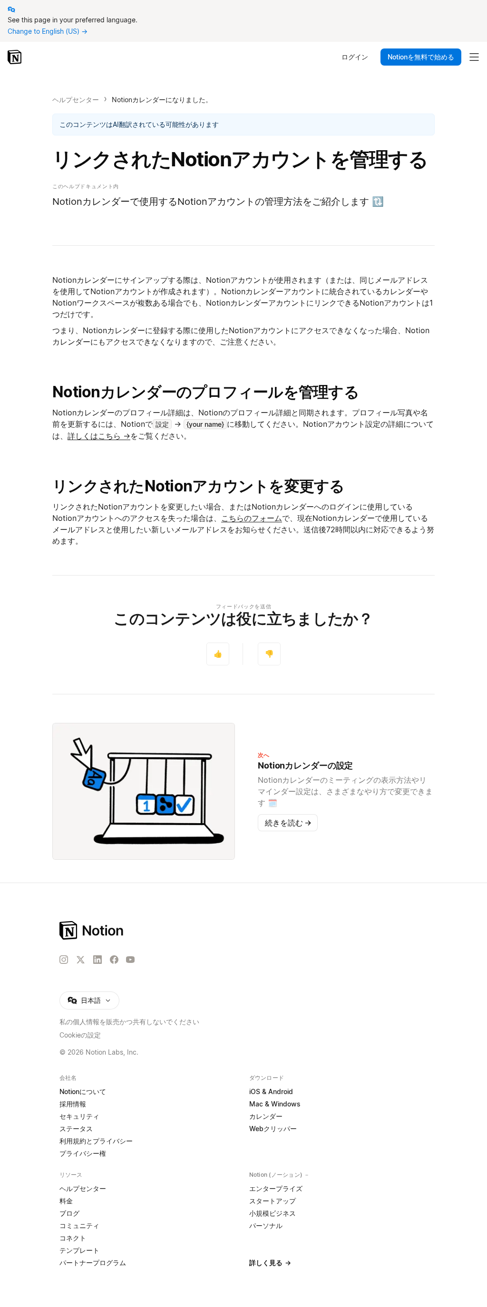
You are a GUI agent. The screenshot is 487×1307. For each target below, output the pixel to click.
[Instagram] (64, 960)
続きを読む (288, 822)
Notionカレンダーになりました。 (162, 100)
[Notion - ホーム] (15, 57)
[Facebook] (114, 960)
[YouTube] (130, 960)
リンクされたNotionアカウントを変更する (198, 486)
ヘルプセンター (75, 100)
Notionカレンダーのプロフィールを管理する (205, 392)
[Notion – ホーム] (129, 930)
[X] (80, 960)
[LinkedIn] (97, 959)
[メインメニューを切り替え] (474, 57)
